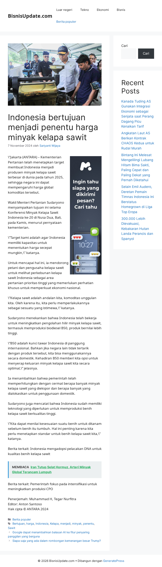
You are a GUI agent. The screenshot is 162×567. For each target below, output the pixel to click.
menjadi (65, 523)
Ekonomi (103, 10)
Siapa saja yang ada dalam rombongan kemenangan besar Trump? (56, 540)
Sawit (11, 528)
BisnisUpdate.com (30, 15)
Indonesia (42, 523)
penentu (88, 523)
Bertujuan (18, 523)
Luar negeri (64, 10)
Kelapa (54, 523)
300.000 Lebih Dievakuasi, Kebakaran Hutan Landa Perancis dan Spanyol (137, 229)
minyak (77, 523)
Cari (124, 46)
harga (30, 523)
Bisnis (121, 10)
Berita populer (66, 21)
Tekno (84, 10)
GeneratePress (113, 561)
